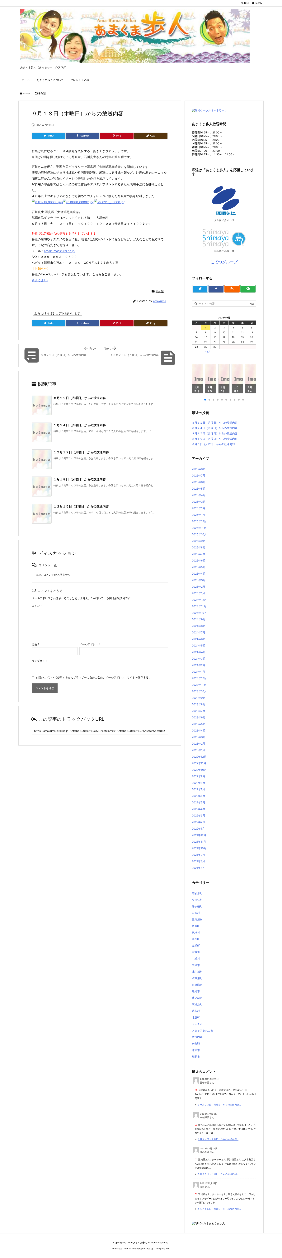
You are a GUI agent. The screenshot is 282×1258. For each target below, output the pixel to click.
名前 (35, 644)
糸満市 (196, 965)
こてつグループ (224, 262)
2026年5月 (198, 488)
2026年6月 (198, 482)
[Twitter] (200, 288)
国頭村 (196, 912)
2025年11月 (199, 527)
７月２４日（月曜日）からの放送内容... (218, 1139)
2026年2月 (198, 508)
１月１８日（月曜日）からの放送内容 (80, 479)
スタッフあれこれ (202, 1030)
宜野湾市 (197, 984)
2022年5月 (198, 802)
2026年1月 (198, 514)
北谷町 (196, 1017)
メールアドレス (89, 644)
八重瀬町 (197, 978)
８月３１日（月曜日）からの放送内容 (214, 422)
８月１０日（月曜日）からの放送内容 (214, 438)
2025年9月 (198, 540)
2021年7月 (198, 867)
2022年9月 (198, 776)
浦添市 (196, 1050)
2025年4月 (198, 573)
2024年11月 (199, 606)
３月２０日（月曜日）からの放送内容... (218, 1174)
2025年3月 (198, 580)
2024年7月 (198, 632)
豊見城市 (197, 997)
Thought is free (161, 1248)
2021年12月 (199, 835)
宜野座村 (197, 919)
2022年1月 (198, 828)
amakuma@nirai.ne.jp (59, 251)
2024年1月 (198, 671)
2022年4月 (198, 809)
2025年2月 (198, 586)
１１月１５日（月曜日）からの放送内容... (219, 1208)
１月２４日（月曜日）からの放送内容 (80, 425)
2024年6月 (198, 639)
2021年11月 (199, 841)
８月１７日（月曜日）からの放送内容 (214, 433)
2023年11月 (199, 684)
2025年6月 (198, 560)
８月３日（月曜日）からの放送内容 (213, 444)
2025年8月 (198, 547)
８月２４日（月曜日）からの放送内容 (214, 428)
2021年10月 (199, 848)
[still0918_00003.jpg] (47, 202)
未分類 (42, 93)
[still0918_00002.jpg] (78, 202)
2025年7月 (198, 554)
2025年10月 (199, 534)
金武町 (196, 945)
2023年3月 (198, 737)
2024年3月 (198, 658)
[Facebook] (216, 288)
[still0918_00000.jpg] (109, 202)
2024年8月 (198, 625)
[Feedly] (248, 288)
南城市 (196, 952)
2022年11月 (199, 763)
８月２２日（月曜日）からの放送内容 (80, 398)
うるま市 (197, 1024)
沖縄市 (196, 991)
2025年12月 (199, 521)
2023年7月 (198, 710)
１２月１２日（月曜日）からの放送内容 (81, 452)
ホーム (26, 93)
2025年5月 (198, 567)
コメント (37, 605)
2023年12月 (199, 678)
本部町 (196, 939)
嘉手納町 (197, 906)
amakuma (159, 301)
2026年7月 (198, 475)
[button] (198, 379)
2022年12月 (199, 756)
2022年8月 (198, 782)
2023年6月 (198, 717)
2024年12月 (199, 599)
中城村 (196, 958)
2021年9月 (198, 854)
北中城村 (197, 971)
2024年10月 (199, 612)
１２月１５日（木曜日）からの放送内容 (81, 506)
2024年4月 (198, 652)
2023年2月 (198, 743)
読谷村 (196, 1010)
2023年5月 (198, 724)
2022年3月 (198, 815)
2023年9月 (198, 697)
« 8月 (208, 351)
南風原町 (197, 1004)
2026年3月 (198, 501)
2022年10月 (199, 769)
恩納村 (196, 932)
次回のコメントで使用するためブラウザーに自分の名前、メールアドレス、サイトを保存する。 (93, 677)
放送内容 (197, 1037)
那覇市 (196, 1056)
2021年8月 (198, 861)
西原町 (196, 925)
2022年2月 (198, 822)
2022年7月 (198, 789)
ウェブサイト (40, 660)
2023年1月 (198, 750)
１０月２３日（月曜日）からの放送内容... (219, 1104)
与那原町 (197, 893)
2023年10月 (199, 691)
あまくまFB (40, 280)
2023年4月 (198, 730)
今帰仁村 (197, 899)
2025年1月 (198, 593)
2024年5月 (198, 645)
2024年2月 (198, 665)
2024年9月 (198, 619)
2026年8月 (198, 469)
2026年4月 (198, 495)
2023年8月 (198, 704)
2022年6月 (198, 795)
